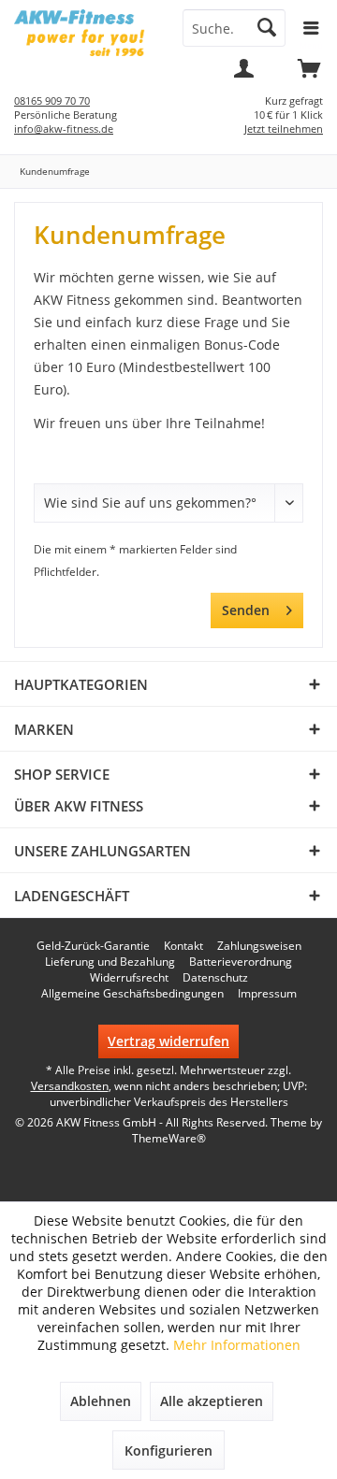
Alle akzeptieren (211, 1401)
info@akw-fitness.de (63, 129)
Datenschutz (215, 977)
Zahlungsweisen (259, 946)
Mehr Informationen (236, 1345)
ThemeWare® (169, 1138)
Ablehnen (100, 1401)
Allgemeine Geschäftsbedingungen (132, 993)
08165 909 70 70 (52, 100)
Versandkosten (70, 1086)
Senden (246, 610)
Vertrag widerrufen (168, 1041)
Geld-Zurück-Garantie (93, 946)
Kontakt (183, 946)
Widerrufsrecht (129, 977)
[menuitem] (309, 75)
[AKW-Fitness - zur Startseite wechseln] (84, 32)
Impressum (267, 993)
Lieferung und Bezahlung (110, 962)
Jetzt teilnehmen (283, 129)
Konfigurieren (168, 1450)
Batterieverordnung (240, 962)
